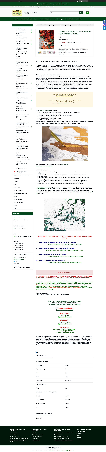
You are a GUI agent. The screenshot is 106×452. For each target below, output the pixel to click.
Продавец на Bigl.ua (53, 448)
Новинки (17, 152)
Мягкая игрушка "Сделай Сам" (21, 117)
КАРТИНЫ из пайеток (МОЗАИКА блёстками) (23, 160)
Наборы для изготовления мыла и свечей (63, 440)
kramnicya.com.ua (65, 322)
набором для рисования (43, 187)
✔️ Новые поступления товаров (21, 175)
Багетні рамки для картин (21, 37)
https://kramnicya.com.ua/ (64, 310)
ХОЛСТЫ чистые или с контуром (21, 33)
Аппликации (18, 58)
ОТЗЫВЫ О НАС (80, 433)
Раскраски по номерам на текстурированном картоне (22, 167)
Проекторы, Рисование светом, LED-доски (23, 133)
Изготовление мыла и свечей (22, 114)
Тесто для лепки (35, 438)
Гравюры (34, 432)
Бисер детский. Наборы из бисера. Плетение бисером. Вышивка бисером (22, 75)
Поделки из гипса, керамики (22, 97)
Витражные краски (58, 434)
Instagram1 (79, 437)
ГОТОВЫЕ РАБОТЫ (81, 431)
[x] (37, 352)
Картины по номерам (14, 432)
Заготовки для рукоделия (21, 130)
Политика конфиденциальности (67, 450)
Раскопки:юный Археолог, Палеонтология (21, 71)
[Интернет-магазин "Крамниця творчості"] (17, 15)
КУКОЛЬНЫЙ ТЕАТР (20, 119)
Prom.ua (59, 447)
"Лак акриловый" (40, 188)
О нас (35, 19)
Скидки (15, 196)
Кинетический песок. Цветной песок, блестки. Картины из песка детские (22, 67)
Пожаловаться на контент (55, 450)
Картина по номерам (45, 110)
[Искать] (81, 12)
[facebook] (36, 352)
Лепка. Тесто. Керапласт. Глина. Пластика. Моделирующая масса (23, 62)
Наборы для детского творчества (62, 438)
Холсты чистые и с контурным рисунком (63, 432)
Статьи (15, 184)
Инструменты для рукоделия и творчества (22, 44)
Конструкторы (19, 95)
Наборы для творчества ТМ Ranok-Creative (22, 149)
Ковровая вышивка (20, 78)
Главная (16, 19)
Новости (16, 181)
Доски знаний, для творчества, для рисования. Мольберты (22, 145)
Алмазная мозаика (20, 35)
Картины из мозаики (14, 436)
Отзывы (16, 208)
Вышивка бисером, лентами (22, 157)
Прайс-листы (17, 178)
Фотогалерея (69, 19)
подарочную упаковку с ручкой (59, 102)
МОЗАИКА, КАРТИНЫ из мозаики (21, 111)
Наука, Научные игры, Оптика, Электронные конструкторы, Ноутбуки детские (22, 123)
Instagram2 (79, 438)
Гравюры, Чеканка (20, 100)
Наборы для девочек (20, 135)
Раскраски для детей (37, 436)
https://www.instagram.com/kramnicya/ (22, 267)
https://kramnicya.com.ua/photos (44, 166)
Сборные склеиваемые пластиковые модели (21, 155)
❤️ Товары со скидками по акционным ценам (20, 172)
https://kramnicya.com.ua (20, 257)
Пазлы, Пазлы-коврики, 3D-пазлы (22, 84)
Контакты (78, 19)
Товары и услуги (25, 19)
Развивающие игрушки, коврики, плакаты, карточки (23, 89)
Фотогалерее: (65, 164)
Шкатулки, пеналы (20, 86)
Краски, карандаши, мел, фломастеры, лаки (21, 40)
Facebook (79, 435)
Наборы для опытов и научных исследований (23, 127)
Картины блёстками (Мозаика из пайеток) (19, 438)
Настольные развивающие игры (22, 93)
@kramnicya (65, 315)
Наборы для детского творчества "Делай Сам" (21, 138)
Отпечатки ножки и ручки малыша (21, 164)
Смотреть (65, 3)
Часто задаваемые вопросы (20, 193)
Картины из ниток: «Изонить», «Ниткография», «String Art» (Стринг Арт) (22, 48)
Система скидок (58, 19)
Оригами (18, 80)
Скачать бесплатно (18, 190)
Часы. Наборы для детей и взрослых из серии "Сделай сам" (22, 53)
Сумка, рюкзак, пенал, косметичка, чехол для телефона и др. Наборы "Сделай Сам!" (21, 104)
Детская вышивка (20, 108)
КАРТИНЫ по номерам (46, 25)
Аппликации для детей (37, 434)
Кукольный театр (36, 440)
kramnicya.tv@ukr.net (19, 259)
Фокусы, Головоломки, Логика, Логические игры (22, 142)
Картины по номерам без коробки (60, 25)
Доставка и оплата (45, 19)
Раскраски (18, 56)
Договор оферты (18, 199)
